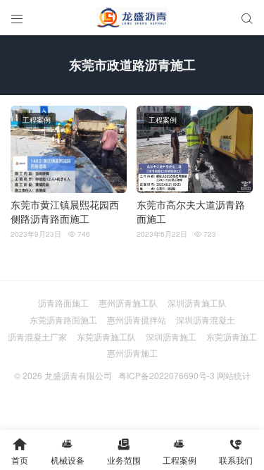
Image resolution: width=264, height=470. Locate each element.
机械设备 (67, 451)
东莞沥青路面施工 (63, 320)
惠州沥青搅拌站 (136, 320)
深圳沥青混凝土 (205, 320)
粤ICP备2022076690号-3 (166, 375)
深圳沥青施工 (171, 336)
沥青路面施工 (63, 303)
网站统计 (234, 375)
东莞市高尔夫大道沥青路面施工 (191, 211)
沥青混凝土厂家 (37, 336)
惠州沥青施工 (132, 353)
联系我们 (236, 451)
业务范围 (124, 451)
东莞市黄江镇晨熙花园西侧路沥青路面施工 (65, 211)
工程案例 (37, 120)
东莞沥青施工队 (106, 336)
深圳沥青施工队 (197, 303)
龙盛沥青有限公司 (78, 375)
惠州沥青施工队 (128, 303)
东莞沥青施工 (231, 336)
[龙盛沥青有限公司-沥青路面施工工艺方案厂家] (132, 17)
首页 (19, 451)
